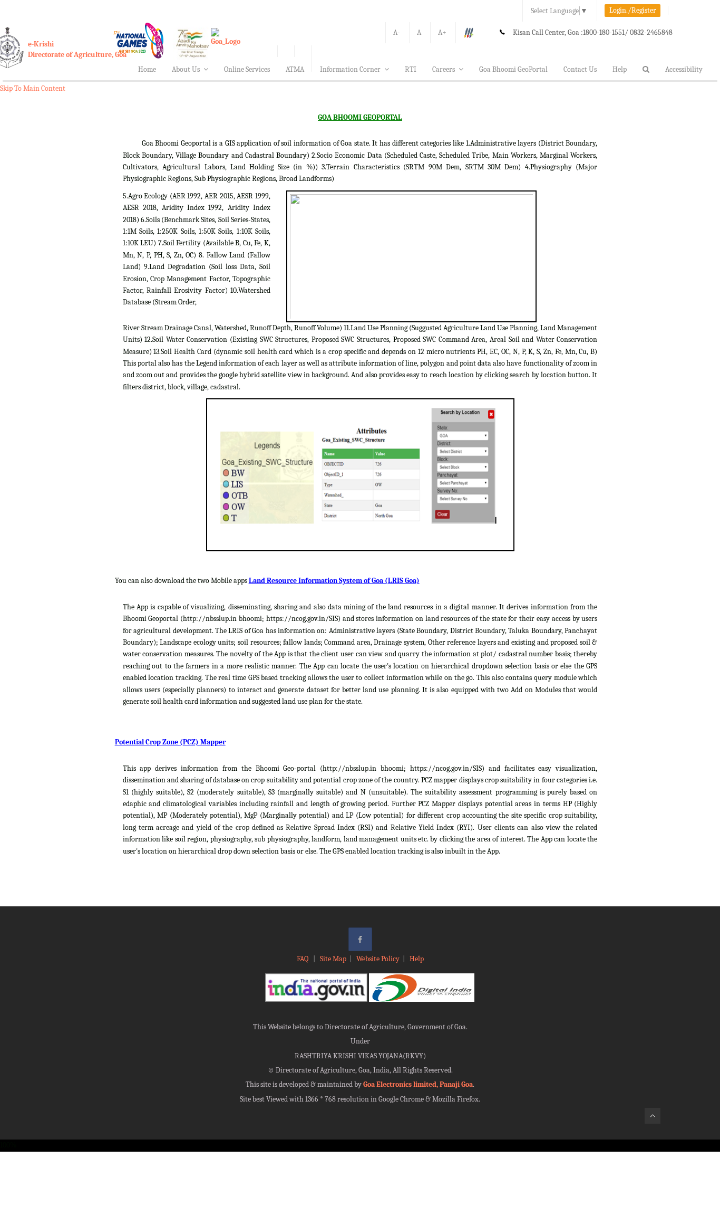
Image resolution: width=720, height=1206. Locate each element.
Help (619, 69)
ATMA (295, 69)
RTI (410, 69)
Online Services (247, 69)
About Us (186, 69)
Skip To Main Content (32, 88)
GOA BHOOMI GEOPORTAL (360, 117)
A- (396, 32)
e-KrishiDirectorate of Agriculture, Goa (77, 49)
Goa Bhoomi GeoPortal (513, 69)
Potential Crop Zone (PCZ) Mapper (170, 742)
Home (147, 69)
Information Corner (350, 69)
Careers (443, 69)
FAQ (303, 958)
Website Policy (378, 958)
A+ (442, 32)
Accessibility (684, 69)
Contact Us (580, 69)
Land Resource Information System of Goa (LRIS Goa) (334, 580)
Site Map (333, 958)
